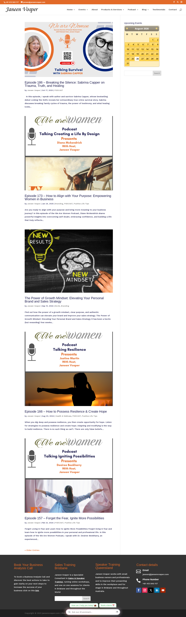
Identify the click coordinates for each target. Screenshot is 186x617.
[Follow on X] (150, 590)
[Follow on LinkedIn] (156, 590)
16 (157, 49)
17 (128, 54)
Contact (173, 10)
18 (133, 54)
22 (152, 54)
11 (133, 49)
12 (137, 49)
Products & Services (111, 10)
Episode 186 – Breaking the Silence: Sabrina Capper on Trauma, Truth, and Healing (65, 84)
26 (137, 58)
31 (128, 63)
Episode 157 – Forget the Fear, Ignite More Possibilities (64, 518)
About (95, 10)
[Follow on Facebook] (138, 590)
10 (128, 49)
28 (147, 58)
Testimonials (158, 10)
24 (128, 58)
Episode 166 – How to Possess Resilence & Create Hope (66, 411)
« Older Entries (32, 550)
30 (157, 58)
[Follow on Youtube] (163, 590)
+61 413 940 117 (12, 2)
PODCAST (59, 90)
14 (147, 49)
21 (147, 54)
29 (152, 58)
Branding (59, 204)
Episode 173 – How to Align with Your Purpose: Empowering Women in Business (68, 197)
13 (142, 49)
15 (152, 49)
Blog (144, 10)
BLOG (57, 306)
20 (142, 54)
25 (133, 58)
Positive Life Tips (81, 204)
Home (70, 10)
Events (82, 10)
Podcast (132, 10)
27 (142, 58)
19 (137, 54)
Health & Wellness (63, 416)
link (37, 590)
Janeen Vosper (33, 90)
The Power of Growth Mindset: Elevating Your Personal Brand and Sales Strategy (64, 299)
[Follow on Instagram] (144, 590)
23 (157, 54)
